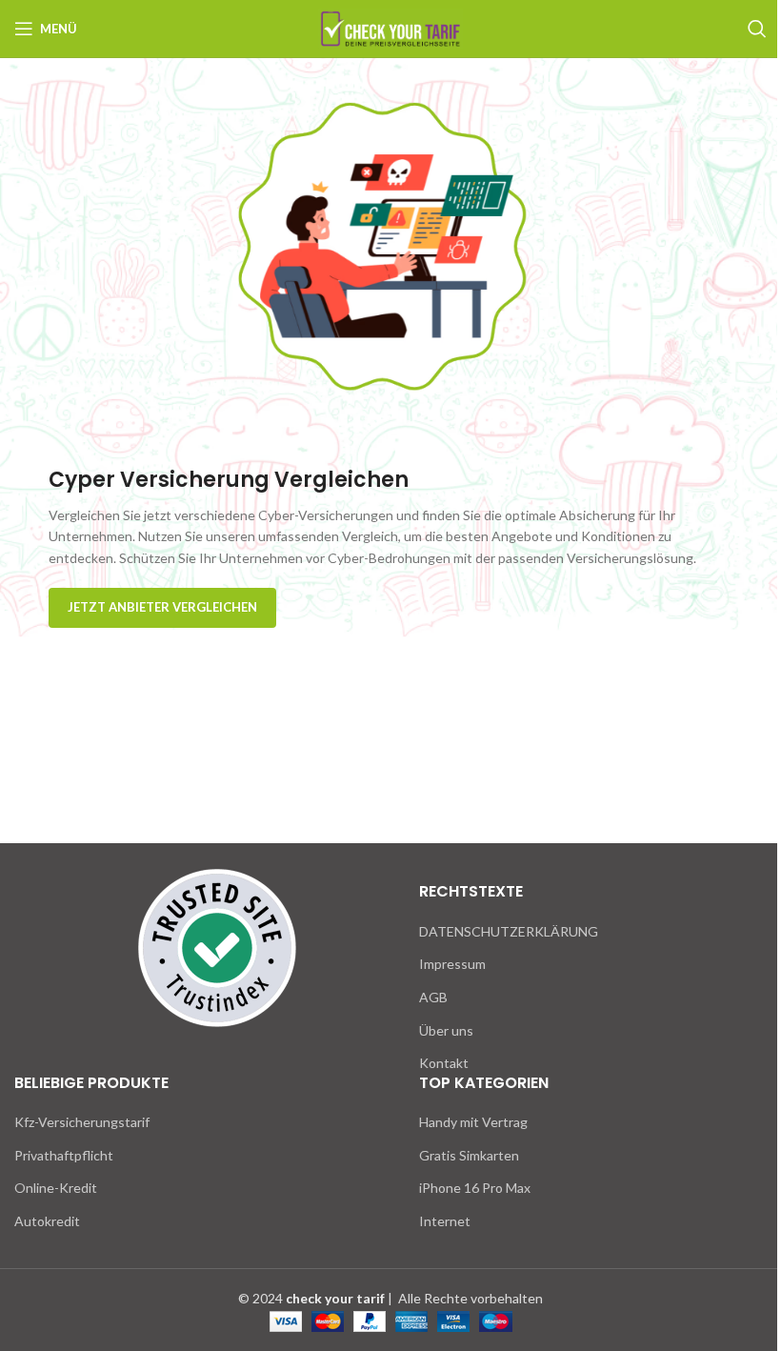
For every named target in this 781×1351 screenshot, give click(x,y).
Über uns (446, 1030)
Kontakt (444, 1063)
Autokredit (47, 1221)
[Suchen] (757, 29)
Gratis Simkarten (469, 1155)
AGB (433, 997)
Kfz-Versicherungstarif (82, 1122)
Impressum (452, 964)
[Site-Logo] (390, 27)
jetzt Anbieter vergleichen (162, 607)
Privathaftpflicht (63, 1155)
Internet (445, 1221)
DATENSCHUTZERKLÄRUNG (508, 931)
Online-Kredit (55, 1188)
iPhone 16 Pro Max (475, 1188)
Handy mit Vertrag (473, 1122)
